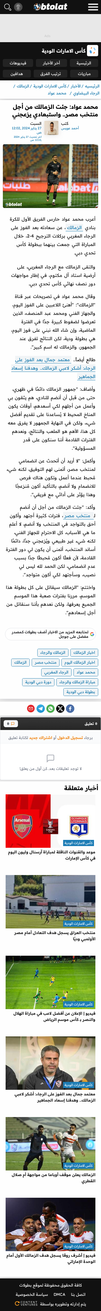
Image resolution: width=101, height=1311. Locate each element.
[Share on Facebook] (70, 708)
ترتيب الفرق (50, 73)
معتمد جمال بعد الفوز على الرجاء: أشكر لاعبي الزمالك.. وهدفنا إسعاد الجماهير (53, 368)
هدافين (17, 73)
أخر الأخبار (51, 62)
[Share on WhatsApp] (50, 708)
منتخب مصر (78, 515)
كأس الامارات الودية (79, 843)
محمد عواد (86, 672)
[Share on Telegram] (40, 708)
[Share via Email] (31, 708)
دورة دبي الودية (38, 681)
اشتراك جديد (40, 737)
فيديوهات (18, 62)
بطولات (25, 1285)
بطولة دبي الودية (80, 691)
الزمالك (74, 227)
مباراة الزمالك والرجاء (77, 681)
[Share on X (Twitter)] (60, 708)
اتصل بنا (78, 1294)
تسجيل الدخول (70, 737)
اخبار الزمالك (84, 652)
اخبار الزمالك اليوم (80, 662)
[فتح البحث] (8, 7)
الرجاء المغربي (56, 672)
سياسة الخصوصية (32, 1294)
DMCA (59, 1294)
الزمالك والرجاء (52, 652)
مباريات (84, 73)
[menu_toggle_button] (93, 7)
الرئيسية (84, 62)
